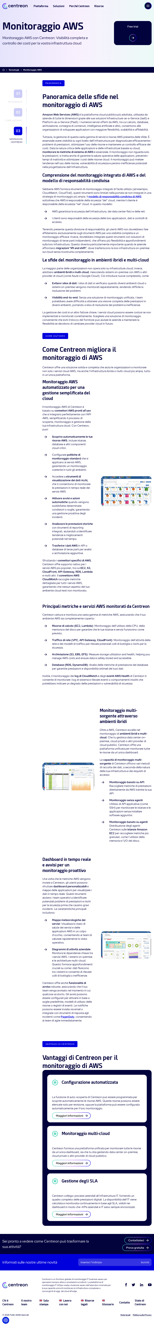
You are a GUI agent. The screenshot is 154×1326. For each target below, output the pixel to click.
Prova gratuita (135, 1247)
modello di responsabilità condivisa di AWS (114, 196)
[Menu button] (148, 5)
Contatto (124, 1302)
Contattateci (136, 1240)
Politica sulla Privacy (142, 1315)
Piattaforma (41, 6)
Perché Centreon (79, 6)
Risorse (99, 6)
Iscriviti (145, 1262)
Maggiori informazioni (69, 1115)
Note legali (125, 1315)
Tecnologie (14, 69)
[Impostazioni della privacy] (5, 1320)
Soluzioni (58, 6)
